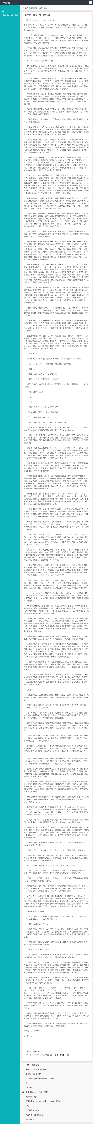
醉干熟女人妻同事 (32, 1110)
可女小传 (29, 1083)
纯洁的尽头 (37, 1052)
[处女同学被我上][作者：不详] (37, 1092)
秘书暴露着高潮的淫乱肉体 (36, 1069)
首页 (40, 8)
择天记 (6, 2)
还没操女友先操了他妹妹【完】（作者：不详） (43, 1101)
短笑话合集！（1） (33, 1119)
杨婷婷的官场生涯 (32, 1097)
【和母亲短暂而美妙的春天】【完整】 (40, 1079)
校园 (45, 8)
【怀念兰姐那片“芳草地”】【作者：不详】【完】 (51, 1055)
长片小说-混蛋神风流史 (34, 1115)
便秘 (27, 1106)
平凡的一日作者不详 (33, 1074)
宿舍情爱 (29, 1088)
